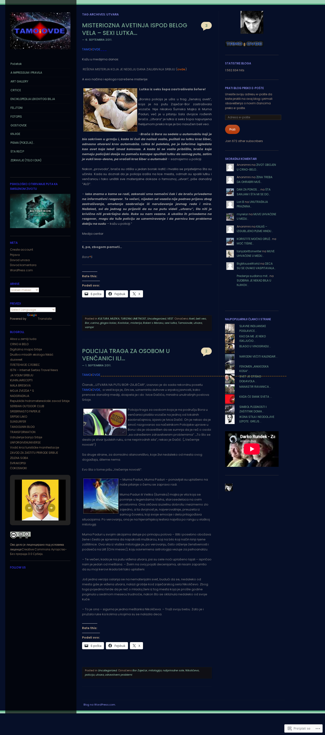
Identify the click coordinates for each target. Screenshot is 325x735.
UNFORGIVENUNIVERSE (25, 442)
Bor (87, 323)
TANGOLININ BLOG (22, 427)
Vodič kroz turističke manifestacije (34, 447)
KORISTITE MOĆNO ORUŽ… (254, 239)
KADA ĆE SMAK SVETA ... (255, 397)
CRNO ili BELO (19, 344)
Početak (16, 64)
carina (94, 323)
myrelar (242, 214)
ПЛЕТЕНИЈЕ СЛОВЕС (25, 365)
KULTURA (103, 318)
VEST (170, 318)
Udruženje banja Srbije (26, 437)
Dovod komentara (23, 265)
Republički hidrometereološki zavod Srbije (39, 401)
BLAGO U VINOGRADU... (255, 346)
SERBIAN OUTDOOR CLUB (27, 406)
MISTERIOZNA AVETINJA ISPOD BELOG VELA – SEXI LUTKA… (134, 29)
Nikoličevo (192, 670)
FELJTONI (16, 108)
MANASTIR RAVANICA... (255, 387)
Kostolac (123, 323)
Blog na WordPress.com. (100, 704)
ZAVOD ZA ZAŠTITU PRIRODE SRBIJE (34, 453)
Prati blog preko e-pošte (244, 88)
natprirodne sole (173, 670)
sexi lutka (171, 323)
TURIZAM (126, 318)
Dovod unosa (20, 260)
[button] (29, 508)
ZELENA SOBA (19, 458)
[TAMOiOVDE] (40, 50)
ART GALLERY (19, 81)
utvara (198, 323)
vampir (89, 327)
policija (89, 675)
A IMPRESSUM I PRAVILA (26, 73)
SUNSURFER (18, 422)
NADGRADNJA (19, 396)
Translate (45, 319)
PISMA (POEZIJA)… (22, 143)
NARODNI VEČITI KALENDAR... (258, 356)
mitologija (155, 670)
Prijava (15, 255)
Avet (192, 318)
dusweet (16, 360)
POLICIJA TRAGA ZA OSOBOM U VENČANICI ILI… (126, 354)
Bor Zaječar (140, 670)
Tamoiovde (185, 323)
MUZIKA (114, 318)
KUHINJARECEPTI (21, 380)
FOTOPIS (16, 117)
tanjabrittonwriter (249, 251)
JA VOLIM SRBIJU (21, 375)
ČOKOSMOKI (18, 468)
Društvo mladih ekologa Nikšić (31, 355)
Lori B (240, 202)
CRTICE (15, 90)
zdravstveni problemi (118, 675)
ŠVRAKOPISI (18, 463)
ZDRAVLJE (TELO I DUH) (25, 160)
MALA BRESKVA (20, 385)
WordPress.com (21, 270)
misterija (136, 323)
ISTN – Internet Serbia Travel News (34, 370)
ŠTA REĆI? (17, 151)
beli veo (201, 318)
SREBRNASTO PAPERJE (25, 411)
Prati (232, 129)
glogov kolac (108, 323)
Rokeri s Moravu (153, 323)
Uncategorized (156, 318)
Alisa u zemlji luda (23, 339)
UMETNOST (139, 318)
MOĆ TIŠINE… (245, 243)
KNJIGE (15, 134)
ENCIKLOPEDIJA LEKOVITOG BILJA (32, 99)
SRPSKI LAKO (18, 417)
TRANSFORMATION (22, 432)
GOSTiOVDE (18, 125)
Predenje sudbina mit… (253, 276)
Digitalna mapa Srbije (26, 349)
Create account (21, 250)
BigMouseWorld (248, 264)
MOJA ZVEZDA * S (22, 391)
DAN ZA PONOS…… (248, 189)
